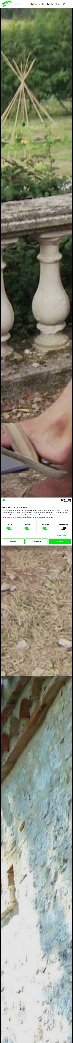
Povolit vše (59, 541)
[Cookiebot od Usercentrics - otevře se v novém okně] (62, 500)
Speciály (50, 4)
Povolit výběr (36, 541)
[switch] (27, 528)
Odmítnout (13, 541)
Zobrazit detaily (62, 535)
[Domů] (7, 4)
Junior (37, 4)
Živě (32, 4)
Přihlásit (57, 4)
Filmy (43, 4)
